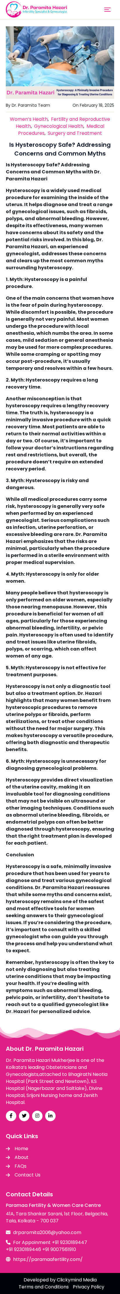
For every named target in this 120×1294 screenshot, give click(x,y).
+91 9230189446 (23, 1249)
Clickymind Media (77, 1279)
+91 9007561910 (59, 1249)
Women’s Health (29, 119)
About (22, 1157)
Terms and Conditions (44, 1286)
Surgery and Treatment (75, 133)
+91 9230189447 (69, 1242)
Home (21, 1148)
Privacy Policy (88, 1286)
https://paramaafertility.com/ (48, 1259)
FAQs (21, 1166)
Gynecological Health (58, 126)
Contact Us (27, 1174)
